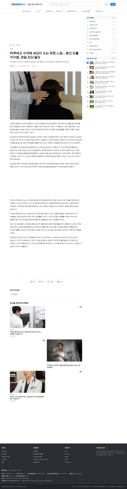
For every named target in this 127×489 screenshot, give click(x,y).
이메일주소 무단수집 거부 (40, 459)
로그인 (107, 4)
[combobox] (74, 4)
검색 (66, 459)
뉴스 (14, 45)
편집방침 (4, 454)
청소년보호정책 (37, 456)
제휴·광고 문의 (6, 456)
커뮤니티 (67, 454)
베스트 (66, 456)
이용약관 (35, 451)
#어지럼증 (14, 294)
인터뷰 (18, 45)
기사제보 (4, 459)
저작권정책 (36, 462)
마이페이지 (68, 462)
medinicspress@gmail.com (12, 480)
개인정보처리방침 (38, 454)
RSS (3, 462)
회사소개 (4, 451)
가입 (113, 4)
